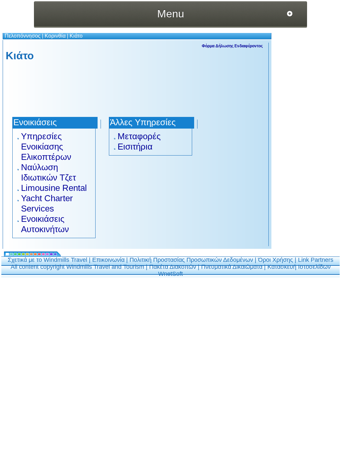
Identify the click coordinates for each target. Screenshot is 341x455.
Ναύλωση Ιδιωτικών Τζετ (48, 172)
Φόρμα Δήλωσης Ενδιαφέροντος (232, 46)
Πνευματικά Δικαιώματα (231, 266)
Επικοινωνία (108, 259)
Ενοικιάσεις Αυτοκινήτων (45, 224)
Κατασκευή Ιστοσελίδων (299, 266)
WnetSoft (170, 273)
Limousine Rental (54, 188)
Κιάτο (76, 36)
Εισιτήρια (135, 147)
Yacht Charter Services (47, 203)
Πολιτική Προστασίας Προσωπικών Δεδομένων (191, 259)
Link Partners (315, 259)
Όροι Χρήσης (275, 259)
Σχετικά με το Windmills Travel (47, 259)
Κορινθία (55, 36)
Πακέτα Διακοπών (172, 266)
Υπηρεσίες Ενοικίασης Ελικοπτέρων (46, 146)
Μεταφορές (139, 136)
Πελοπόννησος (23, 36)
